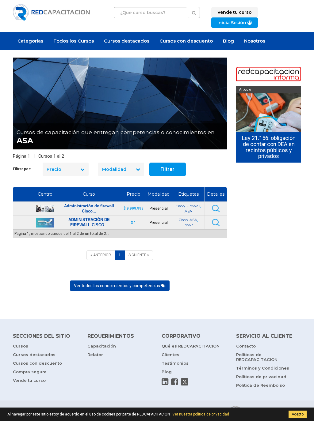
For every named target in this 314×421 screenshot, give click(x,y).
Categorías (30, 41)
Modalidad (114, 169)
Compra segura (30, 371)
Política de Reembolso (260, 385)
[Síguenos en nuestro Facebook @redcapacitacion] (174, 382)
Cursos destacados (126, 41)
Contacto (246, 346)
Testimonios (175, 363)
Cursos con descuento (186, 41)
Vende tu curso (29, 380)
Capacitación (101, 346)
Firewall (193, 206)
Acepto (298, 414)
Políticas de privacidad (261, 376)
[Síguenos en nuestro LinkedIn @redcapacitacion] (165, 382)
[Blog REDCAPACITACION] (268, 74)
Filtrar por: (22, 169)
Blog (228, 41)
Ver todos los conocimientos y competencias (117, 285)
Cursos (20, 346)
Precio (54, 169)
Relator (95, 354)
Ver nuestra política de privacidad (200, 414)
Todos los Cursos (73, 41)
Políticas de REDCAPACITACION (257, 357)
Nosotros (254, 41)
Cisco (180, 206)
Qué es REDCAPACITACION (191, 346)
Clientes (170, 354)
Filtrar (167, 169)
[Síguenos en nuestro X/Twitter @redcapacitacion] (185, 382)
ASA (188, 211)
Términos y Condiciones (262, 368)
